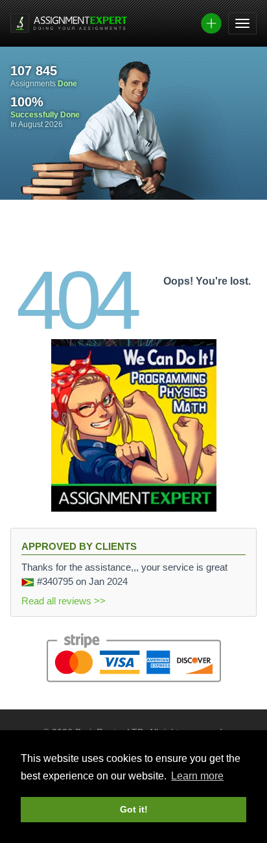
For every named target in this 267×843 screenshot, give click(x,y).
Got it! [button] (134, 809)
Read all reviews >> (63, 600)
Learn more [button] (197, 775)
